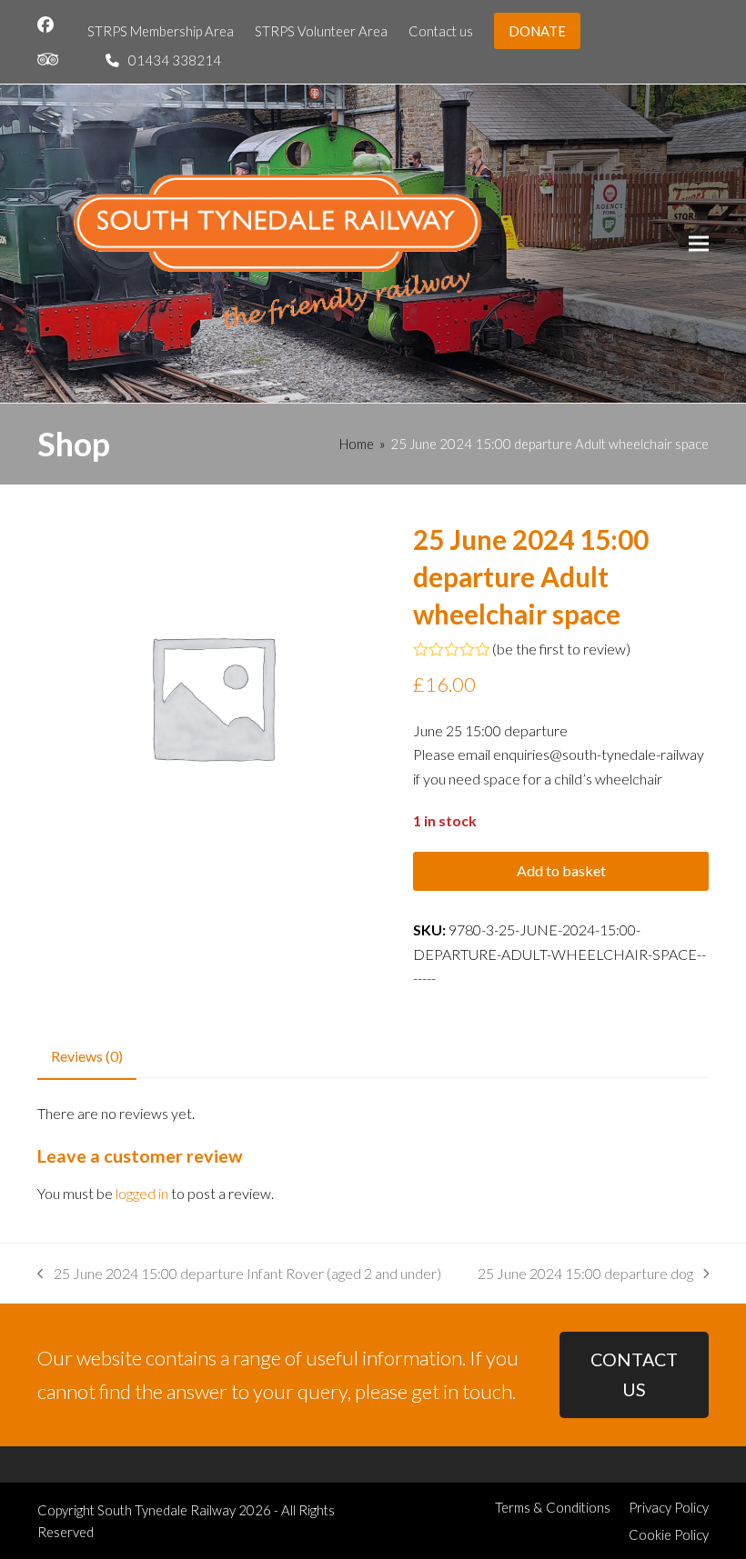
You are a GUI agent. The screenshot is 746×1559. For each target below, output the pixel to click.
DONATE (537, 31)
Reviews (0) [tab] (87, 1055)
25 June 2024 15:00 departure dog (585, 1274)
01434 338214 (174, 60)
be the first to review (561, 649)
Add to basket (561, 870)
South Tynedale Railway (166, 1510)
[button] (699, 243)
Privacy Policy (669, 1507)
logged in (142, 1193)
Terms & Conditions (552, 1507)
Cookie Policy (669, 1534)
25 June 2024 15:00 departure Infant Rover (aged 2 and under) (239, 1274)
